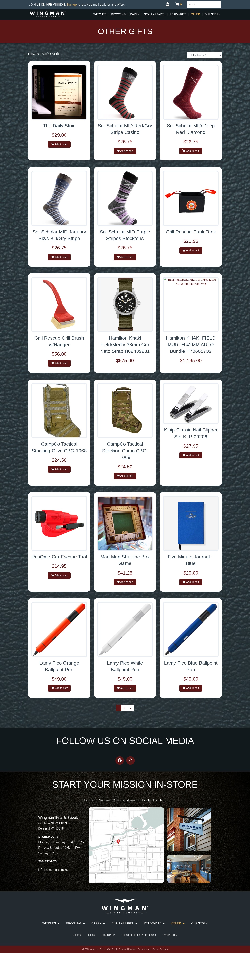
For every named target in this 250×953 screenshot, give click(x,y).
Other (195, 14)
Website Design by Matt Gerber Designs (148, 949)
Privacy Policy (170, 934)
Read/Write (178, 14)
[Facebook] (119, 760)
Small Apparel (154, 14)
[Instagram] (130, 760)
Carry (135, 14)
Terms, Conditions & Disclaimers (139, 934)
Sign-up (71, 4)
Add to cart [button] (61, 144)
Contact (77, 934)
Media (91, 934)
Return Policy (108, 934)
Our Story (212, 14)
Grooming (118, 14)
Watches (99, 14)
